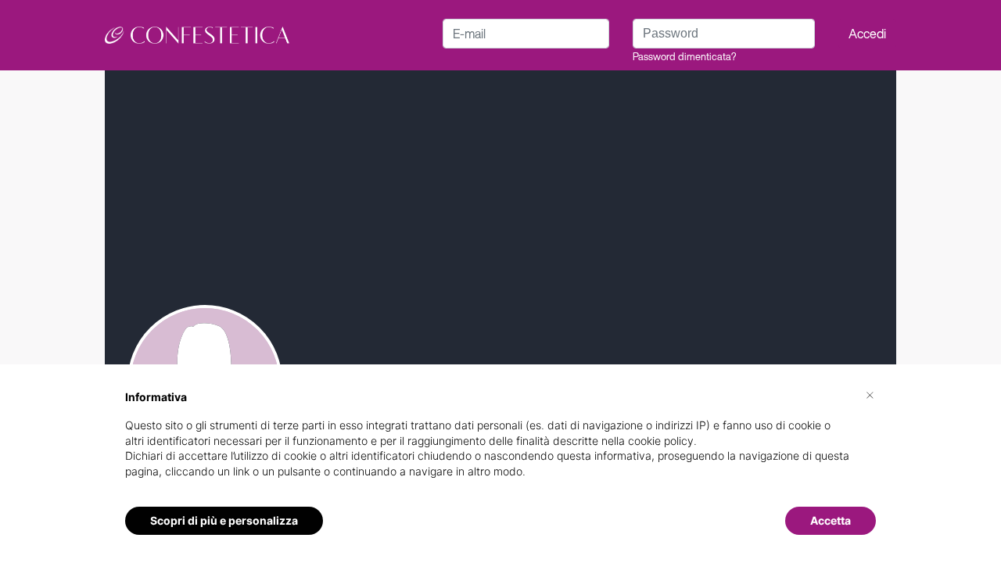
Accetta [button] (830, 520)
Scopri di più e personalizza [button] (224, 520)
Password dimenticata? (684, 56)
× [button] (870, 394)
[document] (500, 446)
